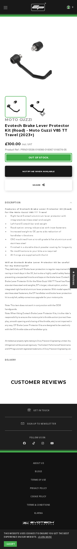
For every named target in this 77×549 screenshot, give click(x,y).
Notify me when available (38, 171)
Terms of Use (38, 479)
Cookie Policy (38, 496)
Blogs (38, 471)
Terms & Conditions (38, 504)
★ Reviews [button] (73, 278)
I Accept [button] (10, 544)
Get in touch (41, 410)
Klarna (38, 513)
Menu (5, 7)
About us (38, 463)
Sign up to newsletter (41, 423)
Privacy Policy (38, 488)
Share (36, 185)
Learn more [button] (45, 536)
